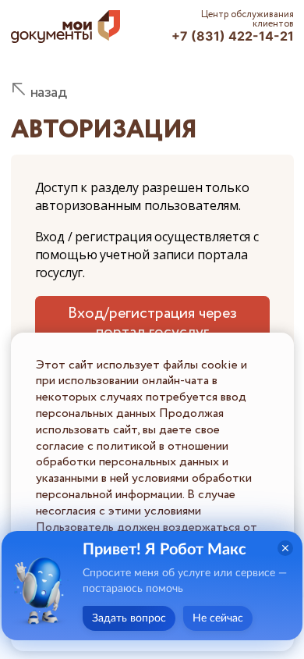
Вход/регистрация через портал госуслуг (152, 323)
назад (48, 92)
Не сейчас (218, 618)
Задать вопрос (129, 618)
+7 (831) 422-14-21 (232, 36)
